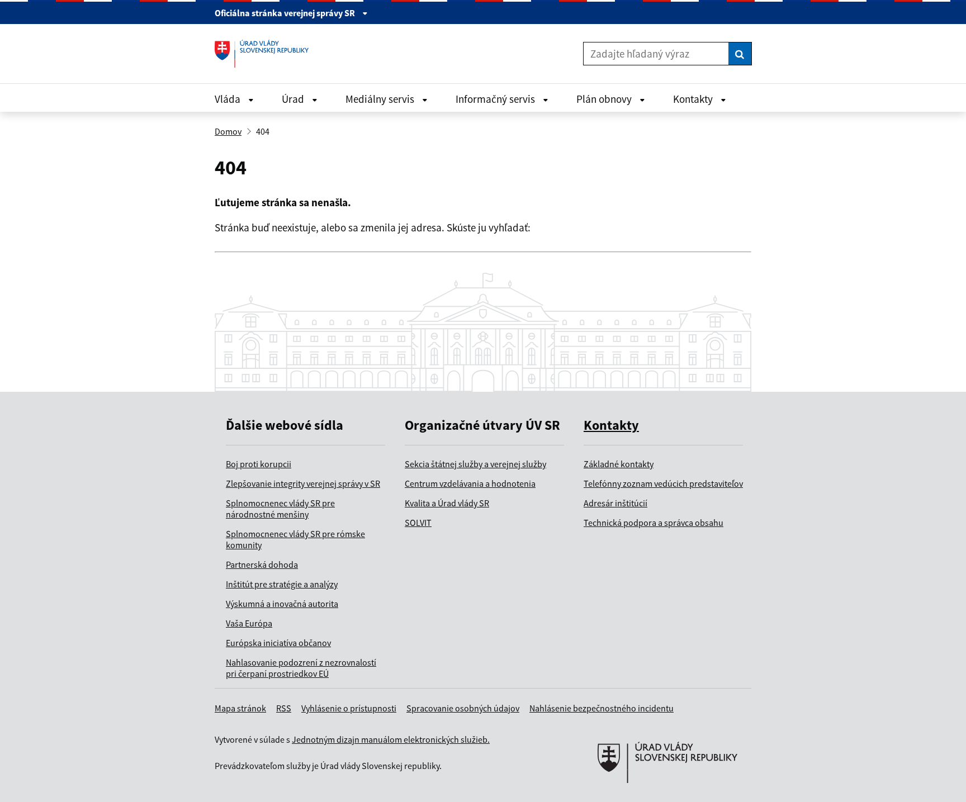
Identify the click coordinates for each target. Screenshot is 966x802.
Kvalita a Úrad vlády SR (447, 503)
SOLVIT (418, 522)
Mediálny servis (380, 99)
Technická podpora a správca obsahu (653, 522)
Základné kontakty (619, 463)
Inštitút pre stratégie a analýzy (282, 584)
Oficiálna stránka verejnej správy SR (286, 12)
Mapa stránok (240, 708)
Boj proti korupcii (258, 463)
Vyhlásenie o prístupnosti (348, 708)
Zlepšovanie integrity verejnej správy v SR (303, 483)
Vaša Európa (249, 623)
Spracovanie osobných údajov (462, 708)
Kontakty (694, 99)
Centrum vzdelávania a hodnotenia (470, 483)
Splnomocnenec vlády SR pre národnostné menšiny (280, 508)
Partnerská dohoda (262, 564)
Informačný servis (496, 99)
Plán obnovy (605, 99)
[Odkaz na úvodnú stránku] (266, 54)
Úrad (294, 99)
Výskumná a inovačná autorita (282, 603)
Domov (228, 131)
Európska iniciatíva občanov (278, 642)
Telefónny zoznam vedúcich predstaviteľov (663, 483)
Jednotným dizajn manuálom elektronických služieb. (391, 739)
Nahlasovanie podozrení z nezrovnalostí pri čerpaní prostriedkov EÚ (301, 668)
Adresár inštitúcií (615, 503)
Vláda (229, 99)
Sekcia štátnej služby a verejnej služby (475, 463)
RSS (283, 708)
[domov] (667, 796)
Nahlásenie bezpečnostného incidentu (601, 708)
